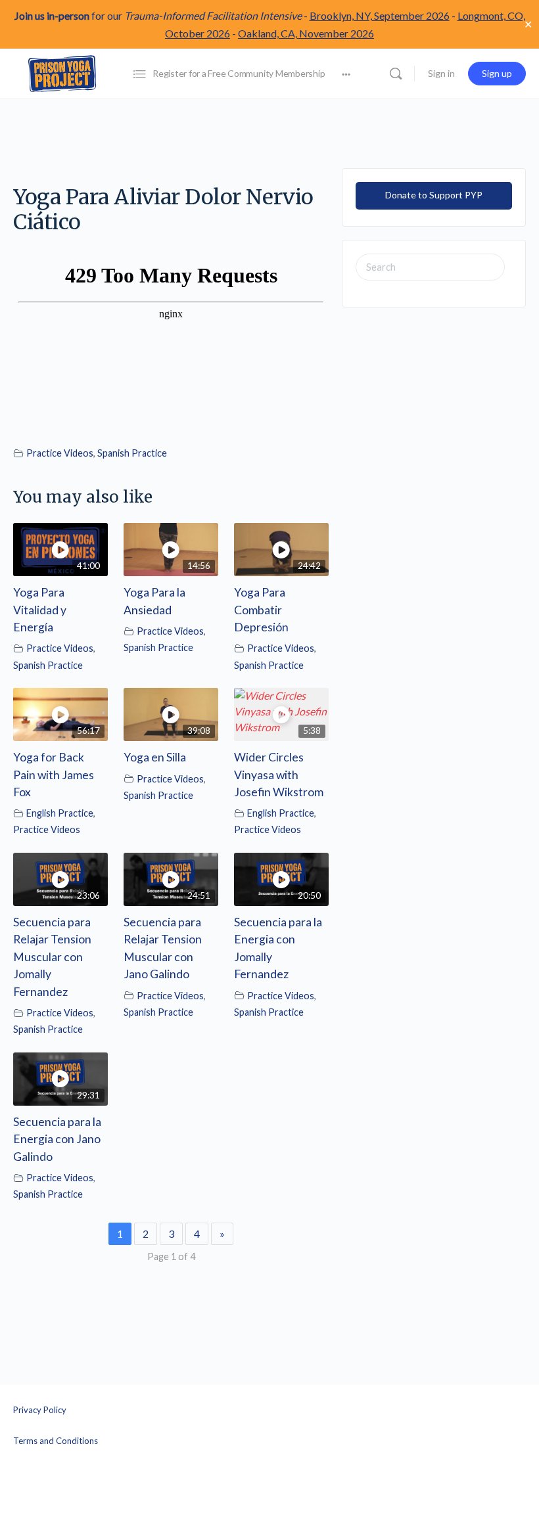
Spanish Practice (132, 453)
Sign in (441, 73)
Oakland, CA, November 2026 (306, 33)
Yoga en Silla (155, 757)
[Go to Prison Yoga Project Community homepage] (62, 72)
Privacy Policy (39, 1410)
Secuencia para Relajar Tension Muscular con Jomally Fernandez (52, 957)
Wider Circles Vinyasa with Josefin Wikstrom (278, 774)
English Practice (59, 813)
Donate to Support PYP (433, 194)
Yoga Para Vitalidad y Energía (39, 609)
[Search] (396, 73)
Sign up (497, 73)
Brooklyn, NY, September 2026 (380, 15)
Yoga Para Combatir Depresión (261, 609)
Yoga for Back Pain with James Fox (53, 774)
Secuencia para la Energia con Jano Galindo (57, 1139)
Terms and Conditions (55, 1440)
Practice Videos (59, 453)
